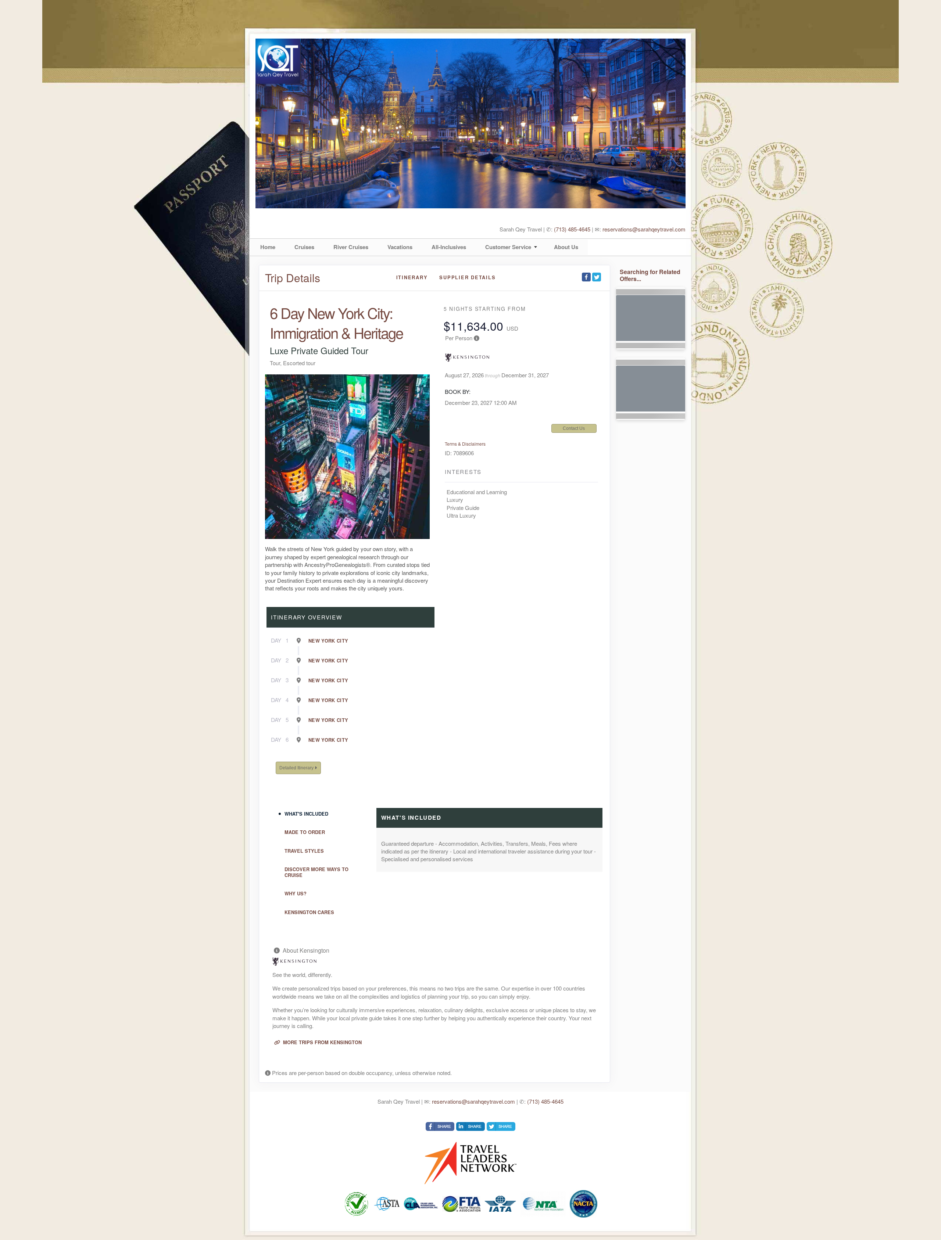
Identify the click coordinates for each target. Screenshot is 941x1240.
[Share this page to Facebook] (586, 277)
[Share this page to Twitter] (596, 277)
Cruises (304, 247)
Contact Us (574, 428)
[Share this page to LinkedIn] (470, 1126)
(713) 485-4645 (572, 229)
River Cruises (350, 247)
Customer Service (508, 247)
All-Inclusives (449, 247)
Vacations (399, 247)
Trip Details (292, 277)
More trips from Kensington (322, 1042)
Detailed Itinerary (297, 767)
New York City (328, 640)
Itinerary (412, 277)
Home (267, 247)
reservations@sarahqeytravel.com (644, 229)
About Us (566, 247)
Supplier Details (467, 277)
